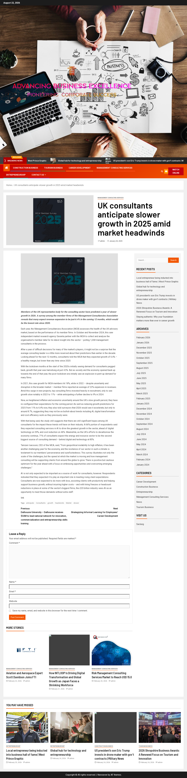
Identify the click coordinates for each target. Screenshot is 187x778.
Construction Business (25, 168)
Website (13, 601)
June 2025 (141, 378)
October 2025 (142, 358)
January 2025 (142, 403)
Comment (14, 543)
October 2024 (142, 419)
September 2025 (144, 363)
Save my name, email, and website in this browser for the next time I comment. (49, 610)
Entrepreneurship (16, 175)
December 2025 (144, 347)
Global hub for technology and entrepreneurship (51, 161)
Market (68, 503)
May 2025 (141, 383)
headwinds (59, 503)
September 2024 (144, 424)
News (139, 502)
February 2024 (143, 459)
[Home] (6, 168)
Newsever (102, 774)
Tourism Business (53, 168)
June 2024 (141, 439)
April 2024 (141, 449)
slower (76, 503)
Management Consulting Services (114, 168)
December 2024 (144, 408)
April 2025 (141, 388)
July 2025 (141, 373)
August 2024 (142, 429)
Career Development (80, 168)
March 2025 (142, 393)
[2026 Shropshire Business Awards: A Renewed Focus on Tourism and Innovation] (160, 727)
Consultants (40, 503)
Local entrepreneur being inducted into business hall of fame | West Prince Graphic (26, 754)
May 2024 (141, 444)
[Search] (162, 171)
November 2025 (144, 352)
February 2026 (143, 337)
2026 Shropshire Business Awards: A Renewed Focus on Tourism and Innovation (159, 754)
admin (102, 241)
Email (12, 591)
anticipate (30, 503)
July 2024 (141, 434)
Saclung (140, 524)
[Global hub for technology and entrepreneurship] (71, 727)
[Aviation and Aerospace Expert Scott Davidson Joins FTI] (26, 650)
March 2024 (142, 454)
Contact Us (38, 175)
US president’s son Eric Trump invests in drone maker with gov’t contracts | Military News (124, 161)
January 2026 (142, 342)
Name (12, 582)
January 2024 (142, 464)
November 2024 (144, 414)
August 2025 (142, 368)
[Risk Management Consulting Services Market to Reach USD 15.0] (112, 650)
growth (50, 503)
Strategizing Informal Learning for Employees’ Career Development (94, 512)
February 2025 (143, 398)
